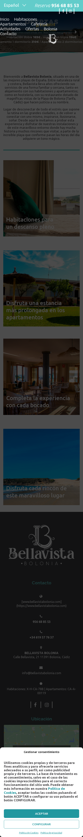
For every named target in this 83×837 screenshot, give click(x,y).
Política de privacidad (51, 832)
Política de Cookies (29, 832)
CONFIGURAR (41, 824)
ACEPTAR (41, 813)
